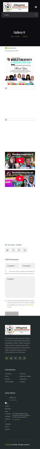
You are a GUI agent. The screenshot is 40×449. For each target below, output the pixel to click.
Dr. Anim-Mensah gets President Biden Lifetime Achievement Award (21, 415)
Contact (22, 382)
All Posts (17, 36)
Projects (23, 374)
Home (12, 36)
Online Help (9, 382)
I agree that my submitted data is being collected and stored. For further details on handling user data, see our (20, 303)
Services (8, 374)
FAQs (7, 376)
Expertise (23, 379)
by (11, 51)
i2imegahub (8, 444)
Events (7, 379)
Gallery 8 (12, 397)
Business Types (25, 376)
